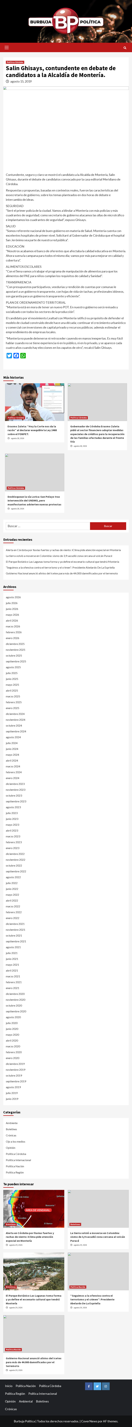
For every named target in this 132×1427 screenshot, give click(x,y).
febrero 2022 (14, 912)
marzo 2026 (13, 626)
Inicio (8, 1386)
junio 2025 (12, 678)
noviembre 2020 (15, 999)
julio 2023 (12, 813)
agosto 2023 (13, 807)
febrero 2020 (14, 1052)
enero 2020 (12, 1058)
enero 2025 (12, 708)
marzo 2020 (13, 1046)
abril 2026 (12, 620)
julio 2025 (12, 673)
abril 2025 (12, 690)
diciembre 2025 (15, 643)
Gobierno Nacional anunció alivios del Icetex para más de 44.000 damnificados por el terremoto (62, 573)
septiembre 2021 (16, 941)
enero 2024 (12, 778)
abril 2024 (12, 760)
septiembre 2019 (16, 1081)
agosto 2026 (13, 597)
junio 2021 (12, 958)
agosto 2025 (13, 667)
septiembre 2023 (16, 801)
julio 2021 (12, 953)
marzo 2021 (13, 976)
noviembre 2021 (15, 929)
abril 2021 (12, 970)
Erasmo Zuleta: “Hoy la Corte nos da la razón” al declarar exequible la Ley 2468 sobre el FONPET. (32, 430)
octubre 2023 (14, 795)
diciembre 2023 (15, 783)
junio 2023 (12, 818)
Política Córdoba (15, 62)
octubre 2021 (14, 935)
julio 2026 (12, 603)
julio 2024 (12, 743)
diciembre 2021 (15, 923)
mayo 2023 (12, 824)
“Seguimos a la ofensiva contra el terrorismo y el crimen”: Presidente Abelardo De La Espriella (60, 567)
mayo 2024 (12, 754)
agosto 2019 (13, 1087)
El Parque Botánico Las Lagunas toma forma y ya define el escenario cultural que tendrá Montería (62, 561)
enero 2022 (12, 918)
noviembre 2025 (15, 649)
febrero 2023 (14, 842)
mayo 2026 (12, 614)
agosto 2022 (13, 877)
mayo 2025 (12, 684)
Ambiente (12, 1123)
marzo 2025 (13, 696)
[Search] (125, 48)
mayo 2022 (12, 894)
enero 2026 (12, 638)
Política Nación (15, 1166)
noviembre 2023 (15, 789)
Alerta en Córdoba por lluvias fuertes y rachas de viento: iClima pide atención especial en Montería (63, 550)
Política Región (15, 1172)
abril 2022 (12, 900)
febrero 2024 (14, 772)
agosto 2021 (13, 947)
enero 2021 (12, 988)
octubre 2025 (14, 655)
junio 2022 (12, 888)
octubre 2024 (14, 725)
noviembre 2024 (15, 719)
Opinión (10, 1147)
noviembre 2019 (15, 1069)
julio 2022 (12, 883)
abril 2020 (12, 1040)
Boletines (11, 1129)
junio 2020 (12, 1028)
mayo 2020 (12, 1034)
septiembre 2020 (16, 1011)
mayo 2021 (12, 964)
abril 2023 (12, 830)
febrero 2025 (14, 702)
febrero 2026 (14, 632)
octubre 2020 (14, 1005)
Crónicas (11, 1135)
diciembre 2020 (15, 993)
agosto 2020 (13, 1017)
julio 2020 (12, 1023)
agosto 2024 (13, 737)
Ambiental (26, 1401)
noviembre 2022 (15, 859)
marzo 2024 (13, 766)
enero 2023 (12, 848)
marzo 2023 (13, 836)
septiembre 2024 (16, 731)
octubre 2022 (14, 865)
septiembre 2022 (16, 871)
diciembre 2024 (15, 713)
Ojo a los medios (15, 1141)
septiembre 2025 (16, 661)
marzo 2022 (13, 906)
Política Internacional (18, 1160)
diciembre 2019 (15, 1063)
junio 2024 (12, 748)
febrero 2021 (14, 982)
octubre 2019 (14, 1075)
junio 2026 (12, 608)
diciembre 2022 (15, 853)
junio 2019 (12, 1098)
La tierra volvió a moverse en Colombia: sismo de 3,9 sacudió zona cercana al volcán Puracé (59, 555)
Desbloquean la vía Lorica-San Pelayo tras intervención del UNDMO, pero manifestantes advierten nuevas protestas (34, 500)
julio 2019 (12, 1093)
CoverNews (89, 1421)
